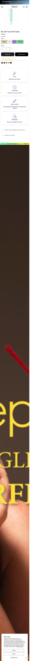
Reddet (14, 653)
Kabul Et (14, 650)
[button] (26, 6)
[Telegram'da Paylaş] (9, 63)
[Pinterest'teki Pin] (6, 63)
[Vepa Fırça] (14, 7)
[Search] (23, 6)
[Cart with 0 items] (26, 6)
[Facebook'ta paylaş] (2, 63)
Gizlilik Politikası (19, 646)
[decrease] (3, 49)
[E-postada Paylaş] (11, 63)
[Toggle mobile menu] (6, 7)
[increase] (9, 49)
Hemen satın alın (21, 54)
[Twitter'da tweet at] (4, 63)
